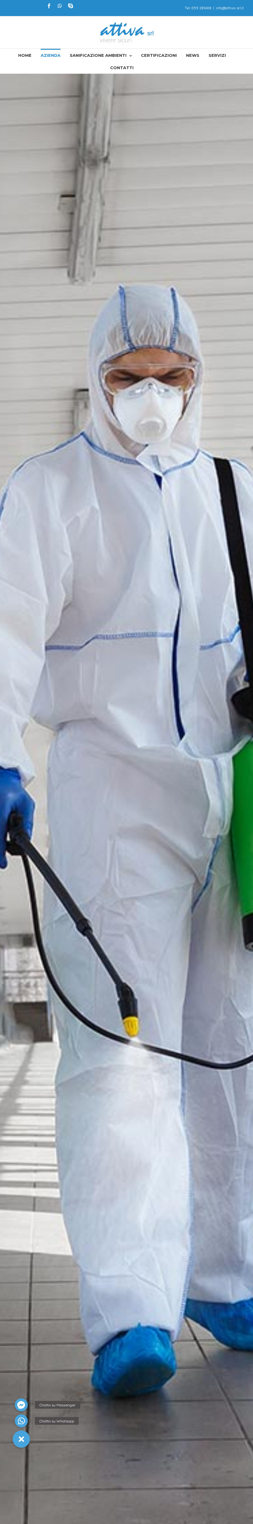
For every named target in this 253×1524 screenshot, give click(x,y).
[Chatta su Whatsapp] (21, 1420)
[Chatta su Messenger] (21, 1404)
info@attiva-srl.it (230, 8)
